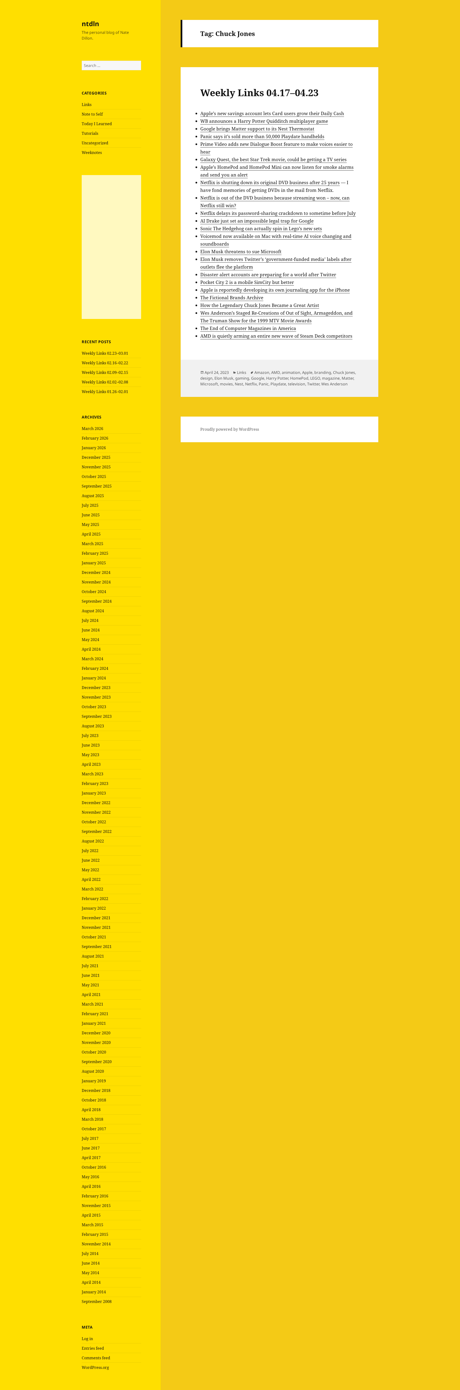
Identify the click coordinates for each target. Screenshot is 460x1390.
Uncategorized (95, 143)
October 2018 (94, 1100)
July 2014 (90, 1253)
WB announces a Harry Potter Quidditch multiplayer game (264, 121)
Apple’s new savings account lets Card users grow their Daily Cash (272, 113)
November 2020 (96, 1042)
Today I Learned (97, 123)
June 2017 (91, 1148)
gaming (242, 378)
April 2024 (91, 649)
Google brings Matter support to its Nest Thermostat (257, 129)
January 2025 (94, 562)
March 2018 (92, 1119)
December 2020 (96, 1033)
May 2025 (90, 524)
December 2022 (96, 802)
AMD (275, 372)
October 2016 (94, 1167)
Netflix (251, 384)
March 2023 (92, 774)
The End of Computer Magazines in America (248, 328)
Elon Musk (223, 378)
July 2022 (90, 850)
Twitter (313, 384)
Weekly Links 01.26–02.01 (105, 391)
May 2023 (90, 754)
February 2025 (95, 553)
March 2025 (92, 543)
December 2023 (96, 687)
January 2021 (94, 1023)
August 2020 (93, 1071)
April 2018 (91, 1109)
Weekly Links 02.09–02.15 (105, 372)
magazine (331, 378)
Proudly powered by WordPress (229, 429)
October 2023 (94, 706)
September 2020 (97, 1061)
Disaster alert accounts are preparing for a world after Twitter (268, 274)
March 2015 (92, 1224)
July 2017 (90, 1138)
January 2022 (94, 908)
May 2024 (90, 639)
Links (87, 104)
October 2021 (94, 937)
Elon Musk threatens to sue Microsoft (241, 251)
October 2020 (94, 1052)
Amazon (261, 372)
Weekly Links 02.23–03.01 (105, 353)
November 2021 (96, 927)
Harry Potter (277, 378)
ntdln (90, 23)
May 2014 (90, 1272)
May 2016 (90, 1176)
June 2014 (91, 1263)
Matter (347, 378)
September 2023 (97, 716)
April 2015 (91, 1215)
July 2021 (90, 965)
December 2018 (96, 1090)
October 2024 (94, 591)
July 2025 (90, 505)
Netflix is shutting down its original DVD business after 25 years (270, 182)
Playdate (278, 384)
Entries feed (93, 1348)
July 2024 (90, 620)
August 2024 (93, 610)
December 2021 (96, 917)
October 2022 (94, 822)
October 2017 (94, 1128)
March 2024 (92, 658)
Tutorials (90, 133)
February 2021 (95, 1013)
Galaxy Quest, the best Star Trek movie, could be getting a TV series (273, 159)
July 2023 (90, 735)
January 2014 (94, 1292)
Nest (239, 384)
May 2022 (90, 869)
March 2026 (92, 428)
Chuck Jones (344, 372)
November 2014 (96, 1244)
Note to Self (92, 114)
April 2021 (91, 994)
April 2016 (91, 1186)
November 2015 (96, 1205)
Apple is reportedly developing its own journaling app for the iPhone (275, 290)
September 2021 (97, 946)
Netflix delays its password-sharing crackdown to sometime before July (278, 213)
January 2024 (94, 678)
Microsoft (209, 384)
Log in (87, 1338)
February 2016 (95, 1196)
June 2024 (91, 630)
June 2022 (91, 860)
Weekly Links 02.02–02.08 (105, 382)
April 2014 (91, 1282)
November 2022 (96, 812)
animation (291, 372)
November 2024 (96, 582)
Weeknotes (92, 152)
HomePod (299, 378)
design (206, 378)
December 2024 (96, 572)
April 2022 (91, 879)
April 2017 (91, 1157)
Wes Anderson (334, 384)
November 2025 (96, 467)
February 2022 (95, 898)
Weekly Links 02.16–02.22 (105, 362)
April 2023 (91, 764)
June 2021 (91, 975)
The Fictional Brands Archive (231, 297)
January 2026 (94, 447)
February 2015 (95, 1234)
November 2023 (96, 697)
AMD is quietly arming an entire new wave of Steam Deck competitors (276, 336)
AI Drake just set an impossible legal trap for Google (257, 221)
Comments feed (96, 1358)
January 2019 (94, 1081)
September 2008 (97, 1301)
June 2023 (91, 745)
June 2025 (91, 515)
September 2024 (97, 601)
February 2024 (95, 668)
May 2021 (90, 985)
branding (322, 372)
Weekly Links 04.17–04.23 (259, 92)
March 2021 (92, 1004)
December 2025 (96, 457)
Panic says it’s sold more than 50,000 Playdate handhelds (262, 136)
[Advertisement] (111, 247)
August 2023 (93, 726)
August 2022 (93, 841)
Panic (264, 384)
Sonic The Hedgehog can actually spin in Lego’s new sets (261, 228)
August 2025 (93, 495)
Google (257, 378)
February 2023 (95, 783)
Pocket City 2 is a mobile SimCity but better (247, 282)
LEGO (315, 378)
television (296, 384)
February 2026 (95, 438)
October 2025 (94, 476)
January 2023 (94, 793)
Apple (307, 372)
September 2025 (97, 486)
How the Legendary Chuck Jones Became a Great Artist (259, 305)
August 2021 (93, 956)
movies (226, 384)
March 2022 (92, 889)
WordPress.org (95, 1367)
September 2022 (97, 831)
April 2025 (91, 534)
